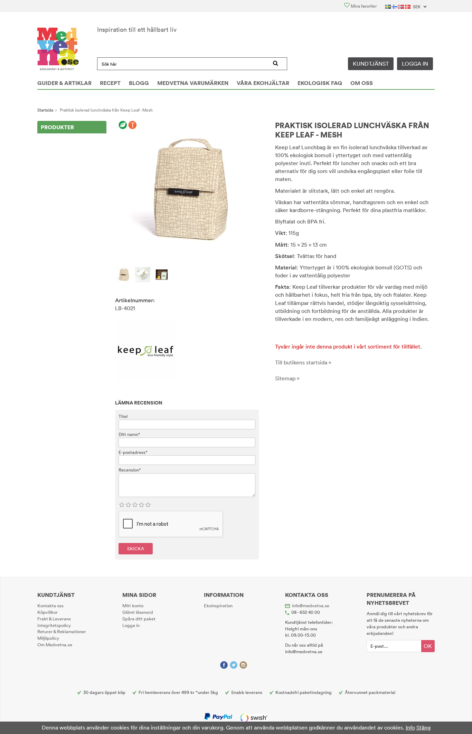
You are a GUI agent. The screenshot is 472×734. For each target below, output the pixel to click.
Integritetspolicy (54, 625)
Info (410, 727)
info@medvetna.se (310, 605)
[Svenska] (388, 6)
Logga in (415, 63)
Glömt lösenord (137, 612)
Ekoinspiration (218, 605)
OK (428, 645)
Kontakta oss (50, 605)
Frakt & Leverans (54, 618)
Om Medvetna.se (54, 644)
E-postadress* (133, 452)
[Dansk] (408, 6)
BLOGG (139, 82)
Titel (123, 416)
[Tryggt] (132, 125)
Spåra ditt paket (138, 618)
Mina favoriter (363, 6)
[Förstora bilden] (187, 190)
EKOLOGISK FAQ (320, 82)
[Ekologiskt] (123, 125)
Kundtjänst (371, 63)
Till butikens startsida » (303, 362)
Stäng (423, 727)
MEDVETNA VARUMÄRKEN (192, 82)
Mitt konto (132, 605)
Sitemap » (287, 378)
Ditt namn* (129, 434)
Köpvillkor (47, 612)
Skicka (135, 548)
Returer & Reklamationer (61, 631)
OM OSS (361, 82)
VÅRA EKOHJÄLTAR (263, 82)
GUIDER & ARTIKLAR (64, 82)
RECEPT (110, 82)
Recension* (130, 470)
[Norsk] (401, 6)
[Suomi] (395, 6)
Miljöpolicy (48, 638)
